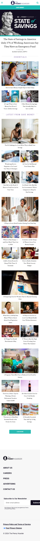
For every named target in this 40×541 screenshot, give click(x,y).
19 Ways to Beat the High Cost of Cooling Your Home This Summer (29, 341)
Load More (20, 431)
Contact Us (9, 489)
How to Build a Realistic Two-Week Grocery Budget (29, 263)
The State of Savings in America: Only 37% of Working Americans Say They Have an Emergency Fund (19, 42)
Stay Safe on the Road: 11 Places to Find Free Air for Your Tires (10, 187)
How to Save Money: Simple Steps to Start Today (20, 88)
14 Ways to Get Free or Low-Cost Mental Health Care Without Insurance (29, 318)
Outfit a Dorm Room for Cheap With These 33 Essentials (10, 263)
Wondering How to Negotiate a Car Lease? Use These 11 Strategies (10, 166)
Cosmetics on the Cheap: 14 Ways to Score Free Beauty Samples (29, 242)
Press (6, 478)
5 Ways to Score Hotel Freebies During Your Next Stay (20, 223)
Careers (7, 473)
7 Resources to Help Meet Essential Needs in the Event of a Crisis (10, 419)
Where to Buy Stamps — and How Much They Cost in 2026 (10, 242)
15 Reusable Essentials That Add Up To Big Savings (29, 419)
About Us (7, 468)
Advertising (9, 484)
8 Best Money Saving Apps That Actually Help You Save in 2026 (29, 106)
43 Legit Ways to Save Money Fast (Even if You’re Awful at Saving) (10, 106)
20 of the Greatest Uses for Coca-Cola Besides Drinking (29, 396)
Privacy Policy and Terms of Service (17, 524)
